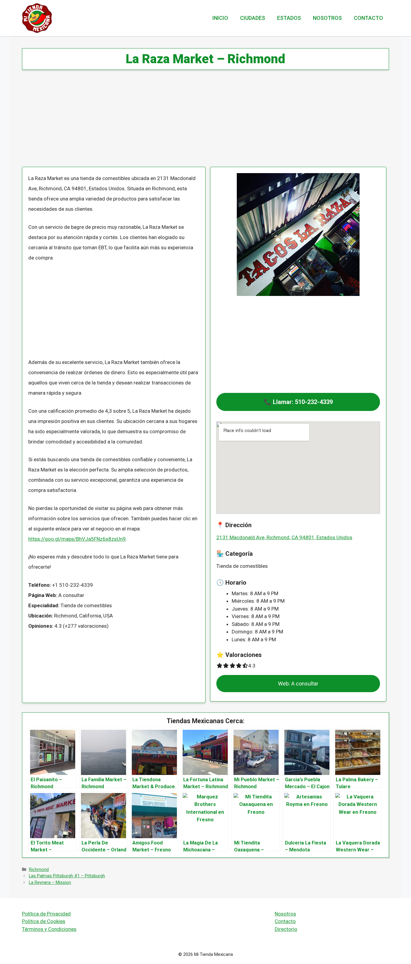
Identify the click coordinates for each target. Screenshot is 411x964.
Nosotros (327, 18)
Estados (289, 18)
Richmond (39, 869)
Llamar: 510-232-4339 (303, 402)
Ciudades (252, 18)
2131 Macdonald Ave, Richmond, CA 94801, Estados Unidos (284, 537)
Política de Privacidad (46, 914)
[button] (298, 402)
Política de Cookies (43, 921)
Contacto (368, 18)
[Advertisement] (202, 122)
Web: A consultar (298, 683)
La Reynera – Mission (50, 882)
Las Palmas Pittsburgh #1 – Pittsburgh (67, 875)
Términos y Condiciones (49, 929)
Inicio (220, 18)
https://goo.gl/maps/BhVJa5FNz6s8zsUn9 (77, 539)
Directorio (286, 929)
